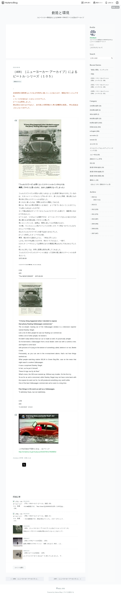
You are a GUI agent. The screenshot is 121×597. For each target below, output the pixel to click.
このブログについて (96, 47)
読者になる (115, 7)
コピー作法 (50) (95, 154)
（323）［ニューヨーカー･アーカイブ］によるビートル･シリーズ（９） (46, 528)
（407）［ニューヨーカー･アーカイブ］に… (67, 579)
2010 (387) (95, 219)
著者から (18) (94, 180)
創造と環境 (60, 13)
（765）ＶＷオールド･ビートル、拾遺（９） (37, 516)
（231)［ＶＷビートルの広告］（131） (35, 540)
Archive (93, 192)
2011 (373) (95, 214)
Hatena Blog (58, 592)
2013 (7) (94, 204)
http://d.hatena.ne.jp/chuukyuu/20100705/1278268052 (37, 452)
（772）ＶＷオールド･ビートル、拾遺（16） (37, 503)
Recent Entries (95, 65)
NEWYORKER (27, 276)
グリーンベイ (43, 226)
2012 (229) (95, 209)
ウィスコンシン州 (31, 226)
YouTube (25, 449)
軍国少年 (65, 93)
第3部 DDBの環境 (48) (97, 176)
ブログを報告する (68, 592)
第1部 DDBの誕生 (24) (97, 167)
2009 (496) (95, 224)
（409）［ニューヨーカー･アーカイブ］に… (25, 579)
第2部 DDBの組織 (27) (97, 171)
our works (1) (94, 135)
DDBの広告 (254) (95, 127)
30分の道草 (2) (94, 114)
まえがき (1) (94, 144)
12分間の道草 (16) (95, 106)
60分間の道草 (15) (95, 118)
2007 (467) (95, 233)
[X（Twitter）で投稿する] (24, 465)
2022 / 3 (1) (96, 200)
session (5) (93, 139)
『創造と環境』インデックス (99, 70)
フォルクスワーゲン (27, 184)
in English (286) (94, 131)
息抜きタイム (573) (96, 159)
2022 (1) (94, 197)
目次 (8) (92, 163)
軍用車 (23, 93)
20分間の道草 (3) (95, 110)
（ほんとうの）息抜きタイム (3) (100, 184)
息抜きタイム (17, 81)
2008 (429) (95, 228)
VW (32, 374)
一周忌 (92, 74)
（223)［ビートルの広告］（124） (34, 553)
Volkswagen (37, 324)
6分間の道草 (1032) (96, 123)
